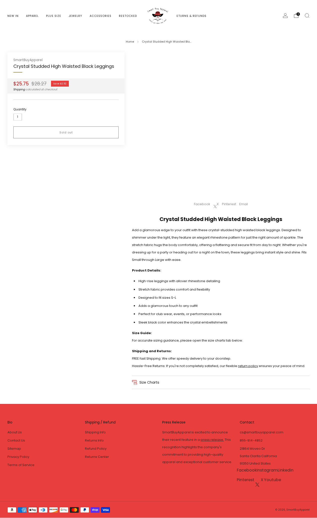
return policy (248, 366)
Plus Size (53, 16)
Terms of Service (20, 465)
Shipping (19, 89)
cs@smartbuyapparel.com (261, 432)
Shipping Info (95, 432)
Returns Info (94, 440)
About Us (14, 432)
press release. (212, 439)
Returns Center (97, 456)
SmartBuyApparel (28, 60)
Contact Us (16, 440)
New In (13, 16)
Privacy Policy (18, 456)
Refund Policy (95, 448)
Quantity (19, 109)
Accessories (100, 16)
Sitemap (14, 448)
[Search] (307, 15)
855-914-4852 (251, 440)
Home (130, 42)
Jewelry (75, 16)
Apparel (32, 16)
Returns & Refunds (191, 16)
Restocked (128, 16)
